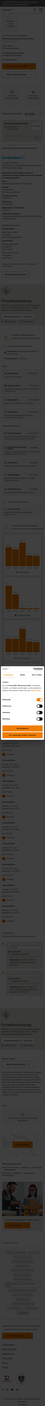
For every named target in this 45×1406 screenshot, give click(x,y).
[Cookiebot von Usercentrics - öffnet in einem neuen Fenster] (33, 669)
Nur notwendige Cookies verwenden (22, 735)
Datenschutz (36, 690)
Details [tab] (22, 675)
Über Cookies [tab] (37, 675)
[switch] (40, 706)
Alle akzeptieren (22, 728)
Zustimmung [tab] (8, 675)
